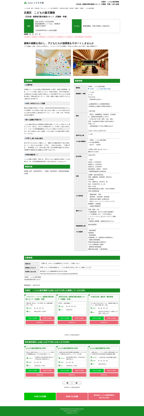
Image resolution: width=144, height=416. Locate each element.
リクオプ (75, 413)
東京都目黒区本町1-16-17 (33, 279)
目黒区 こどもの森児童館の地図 (100, 89)
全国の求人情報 (64, 8)
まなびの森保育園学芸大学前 (36, 348)
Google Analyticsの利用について (72, 411)
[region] (40, 310)
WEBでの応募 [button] (47, 318)
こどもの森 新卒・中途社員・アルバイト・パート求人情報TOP (41, 8)
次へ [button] (77, 383)
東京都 (71, 8)
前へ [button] (67, 383)
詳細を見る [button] (40, 322)
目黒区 (76, 8)
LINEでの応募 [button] (32, 318)
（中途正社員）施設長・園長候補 (101, 297)
